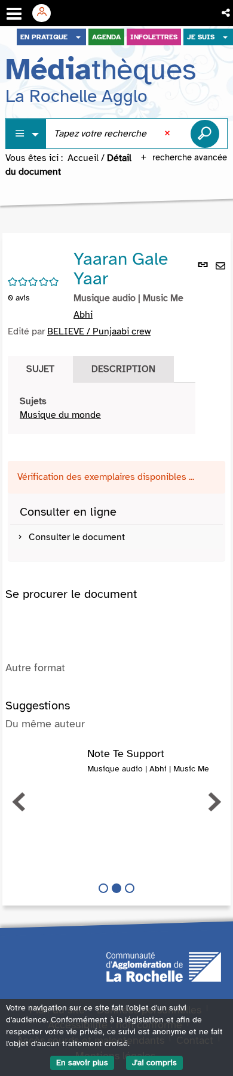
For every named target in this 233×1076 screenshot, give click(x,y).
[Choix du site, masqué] (78, 37)
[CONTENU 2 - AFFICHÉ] (116, 888)
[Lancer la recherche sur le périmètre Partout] (205, 133)
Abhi (83, 315)
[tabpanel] (101, 408)
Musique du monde (60, 415)
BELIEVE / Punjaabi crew (99, 331)
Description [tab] (123, 369)
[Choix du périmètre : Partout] (26, 133)
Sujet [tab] (40, 369)
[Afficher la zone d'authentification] (46, 13)
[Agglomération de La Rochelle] (163, 965)
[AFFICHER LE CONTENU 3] (129, 888)
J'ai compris (154, 1063)
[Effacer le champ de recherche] (168, 133)
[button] (226, 13)
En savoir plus (82, 1063)
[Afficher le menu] (14, 14)
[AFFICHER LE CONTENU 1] (103, 888)
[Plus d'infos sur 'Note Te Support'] (46, 760)
